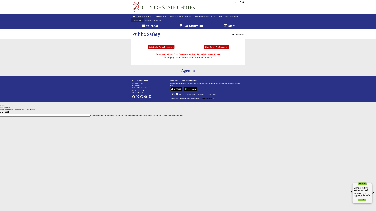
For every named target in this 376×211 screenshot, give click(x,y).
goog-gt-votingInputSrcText (138, 115)
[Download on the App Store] (176, 89)
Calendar (148, 20)
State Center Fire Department (216, 47)
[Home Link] (133, 16)
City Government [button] (161, 16)
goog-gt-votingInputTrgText (157, 115)
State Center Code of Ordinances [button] (180, 16)
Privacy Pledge (211, 94)
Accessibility (201, 94)
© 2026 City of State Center (187, 94)
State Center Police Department (161, 47)
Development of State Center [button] (204, 16)
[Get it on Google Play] (190, 89)
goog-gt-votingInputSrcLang (100, 115)
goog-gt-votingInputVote (174, 115)
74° (235, 2)
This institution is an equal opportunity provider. (185, 98)
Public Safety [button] (137, 20)
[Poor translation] (7, 112)
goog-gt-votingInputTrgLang (119, 115)
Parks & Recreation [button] (231, 16)
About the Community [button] (145, 16)
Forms (220, 16)
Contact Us (157, 20)
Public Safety (240, 34)
